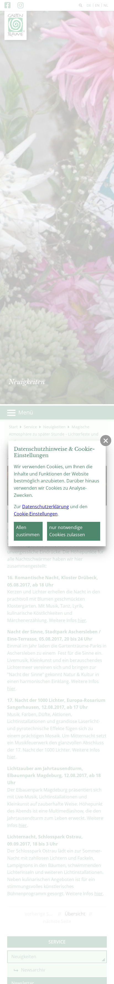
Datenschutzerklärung (45, 507)
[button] (105, 440)
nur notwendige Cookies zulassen (67, 531)
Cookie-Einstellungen (36, 514)
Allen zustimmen (28, 531)
